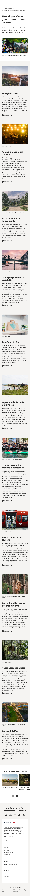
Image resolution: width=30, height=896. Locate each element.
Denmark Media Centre (10, 864)
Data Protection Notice (6, 890)
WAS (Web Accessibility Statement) (19, 890)
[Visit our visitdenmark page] (15, 815)
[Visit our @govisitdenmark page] (19, 815)
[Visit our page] (10, 815)
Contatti (6, 876)
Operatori (7, 854)
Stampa (6, 850)
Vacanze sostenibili (9, 8)
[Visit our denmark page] (6, 815)
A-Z (5, 874)
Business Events (8, 852)
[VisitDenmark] (9, 823)
